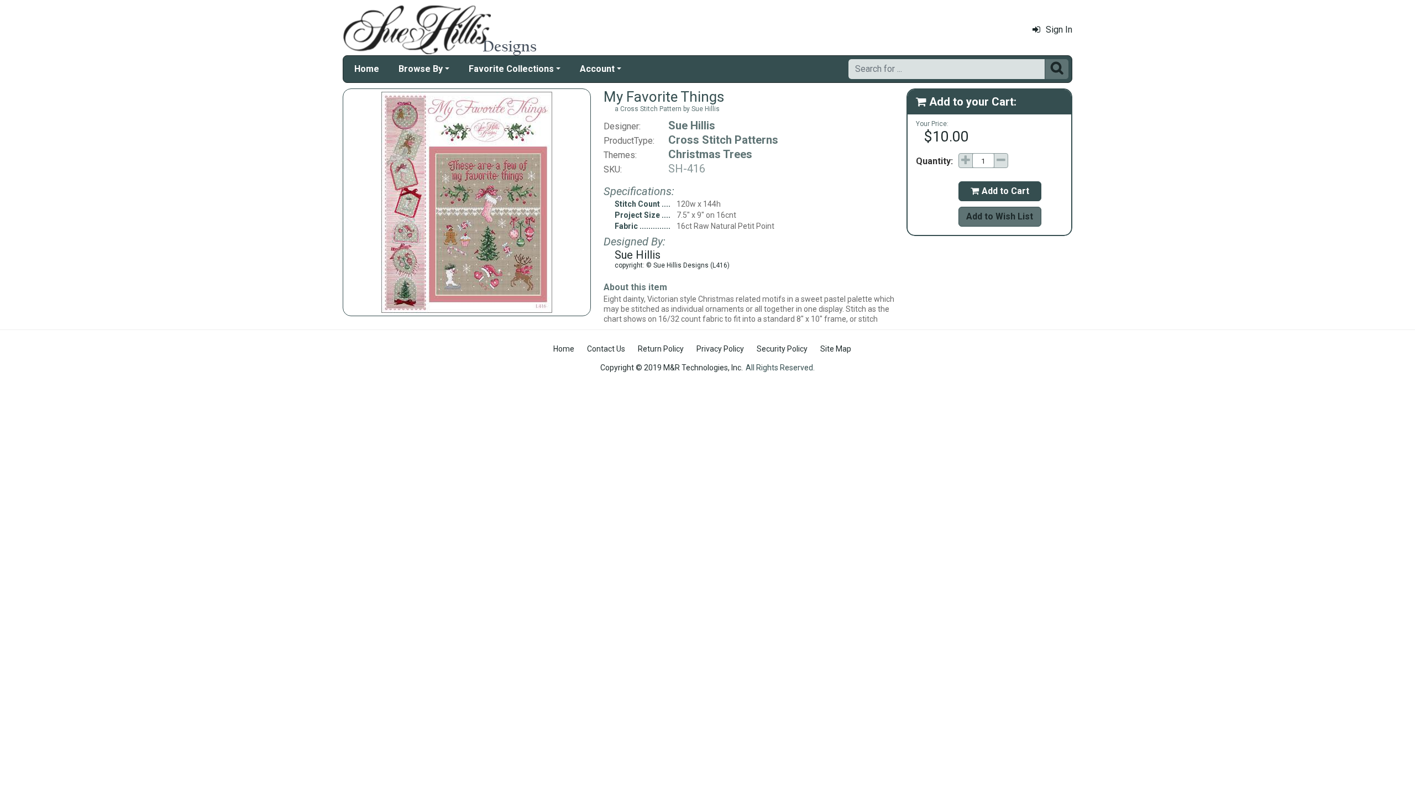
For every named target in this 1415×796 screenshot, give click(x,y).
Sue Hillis (691, 125)
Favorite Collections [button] (511, 69)
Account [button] (597, 69)
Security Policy (782, 348)
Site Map (835, 348)
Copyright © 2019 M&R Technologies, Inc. (671, 367)
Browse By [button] (421, 69)
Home (366, 69)
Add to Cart (1000, 191)
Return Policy (661, 348)
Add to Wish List (999, 216)
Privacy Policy (720, 348)
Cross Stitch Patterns (723, 139)
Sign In (1059, 29)
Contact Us (606, 348)
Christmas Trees (710, 154)
